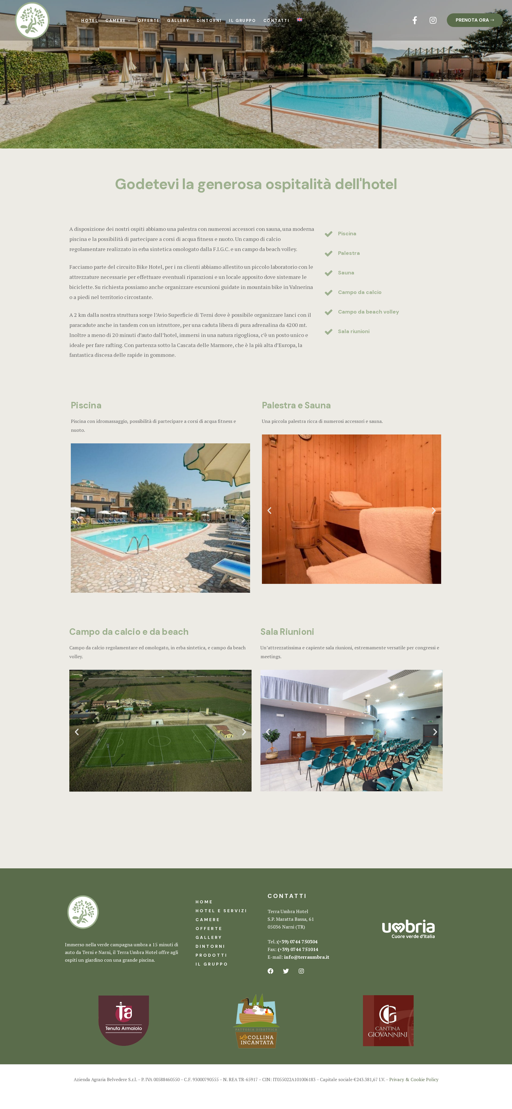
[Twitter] (286, 971)
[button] (475, 20)
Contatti (276, 20)
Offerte (149, 20)
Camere (115, 20)
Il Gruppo (242, 20)
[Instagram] (433, 20)
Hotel (89, 20)
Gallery (178, 20)
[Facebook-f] (415, 20)
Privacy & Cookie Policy (414, 1079)
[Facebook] (270, 971)
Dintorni (209, 20)
